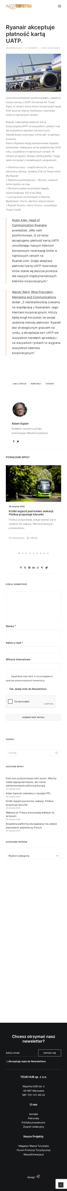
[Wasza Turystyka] (19, 6)
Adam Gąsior (54, 48)
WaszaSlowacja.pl (33, 1154)
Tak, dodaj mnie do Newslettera (27, 688)
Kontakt (33, 1114)
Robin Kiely (36, 384)
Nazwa (11, 626)
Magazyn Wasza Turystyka (34, 1145)
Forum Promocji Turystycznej (33, 1150)
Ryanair (50, 384)
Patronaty (33, 1118)
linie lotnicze (19, 384)
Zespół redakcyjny (33, 1126)
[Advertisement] (33, 902)
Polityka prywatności (33, 1122)
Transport (32, 48)
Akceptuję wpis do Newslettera (27, 1061)
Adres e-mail (14, 642)
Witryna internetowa (18, 659)
